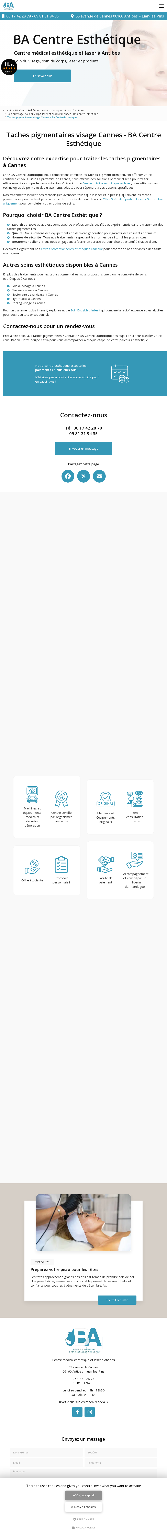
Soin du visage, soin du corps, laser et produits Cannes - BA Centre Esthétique (52, 114)
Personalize (85, 1519)
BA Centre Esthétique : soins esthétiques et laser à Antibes (49, 110)
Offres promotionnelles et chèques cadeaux (72, 249)
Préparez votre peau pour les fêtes (64, 1269)
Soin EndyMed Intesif (85, 310)
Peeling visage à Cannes (28, 303)
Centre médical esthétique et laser (106, 183)
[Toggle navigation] (161, 6)
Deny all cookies (84, 1507)
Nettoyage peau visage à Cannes (35, 294)
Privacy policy (85, 1527)
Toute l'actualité (117, 1300)
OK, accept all (85, 1495)
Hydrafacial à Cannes (26, 299)
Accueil (7, 110)
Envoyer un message (83, 448)
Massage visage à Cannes (30, 290)
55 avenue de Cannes (119, 16)
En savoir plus (42, 76)
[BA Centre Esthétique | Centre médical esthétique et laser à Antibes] (8, 6)
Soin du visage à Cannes (28, 286)
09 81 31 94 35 (46, 16)
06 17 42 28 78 (18, 16)
